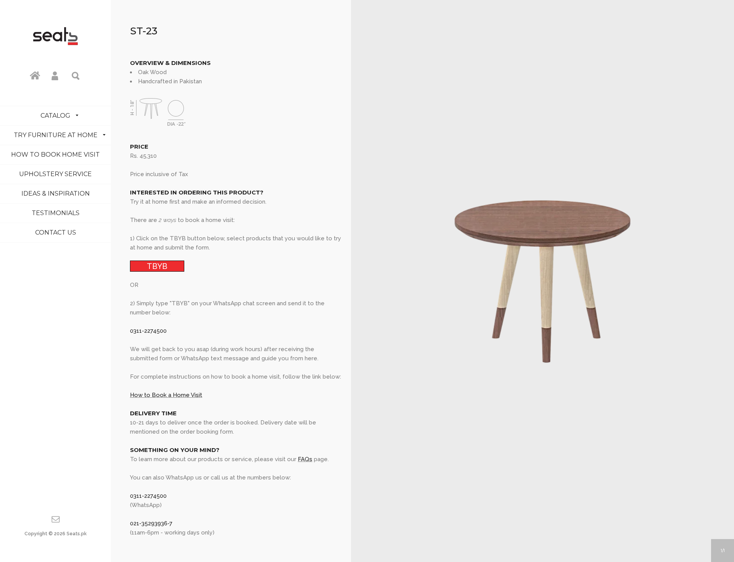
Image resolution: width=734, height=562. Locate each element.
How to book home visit (55, 154)
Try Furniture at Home (55, 135)
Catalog (55, 115)
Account (55, 75)
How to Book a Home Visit (166, 395)
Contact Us (55, 232)
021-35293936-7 (151, 523)
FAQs (305, 459)
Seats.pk (77, 533)
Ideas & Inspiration (55, 193)
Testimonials (56, 213)
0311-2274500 (148, 330)
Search (76, 75)
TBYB (157, 265)
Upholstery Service (55, 174)
